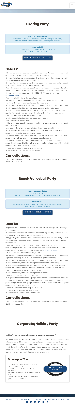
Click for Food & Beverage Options (37, 57)
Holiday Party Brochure (57, 368)
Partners (59, 399)
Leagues (35, 399)
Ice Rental (16, 399)
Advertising (43, 399)
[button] (72, 5)
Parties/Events (26, 399)
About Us (9, 399)
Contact (66, 399)
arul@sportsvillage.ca (13, 95)
